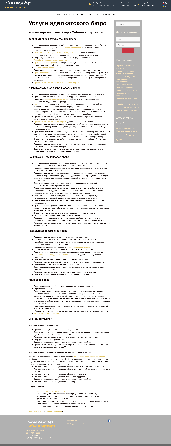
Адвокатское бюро (65, 13)
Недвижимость (126, 131)
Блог (96, 13)
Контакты (105, 13)
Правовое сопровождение (45, 62)
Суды (137, 131)
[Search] (113, 14)
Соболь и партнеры (53, 411)
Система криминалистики (126, 110)
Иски (120, 128)
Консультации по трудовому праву (51, 391)
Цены (88, 13)
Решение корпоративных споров (47, 68)
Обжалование (40, 104)
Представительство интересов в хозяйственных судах (56, 82)
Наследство (133, 128)
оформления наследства (79, 247)
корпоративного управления (69, 48)
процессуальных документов (56, 99)
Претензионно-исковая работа (46, 72)
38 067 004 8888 (147, 5)
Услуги (80, 13)
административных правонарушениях (89, 357)
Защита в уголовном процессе (46, 313)
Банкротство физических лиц (128, 107)
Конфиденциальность (76, 424)
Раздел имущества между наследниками (51, 254)
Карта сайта (72, 421)
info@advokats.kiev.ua (149, 3)
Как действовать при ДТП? (127, 104)
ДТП (117, 128)
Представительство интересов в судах (50, 121)
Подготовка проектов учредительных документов (54, 53)
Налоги (128, 128)
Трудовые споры (120, 136)
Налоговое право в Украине (127, 90)
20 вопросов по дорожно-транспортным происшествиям (126, 79)
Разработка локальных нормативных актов (51, 60)
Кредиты (124, 128)
